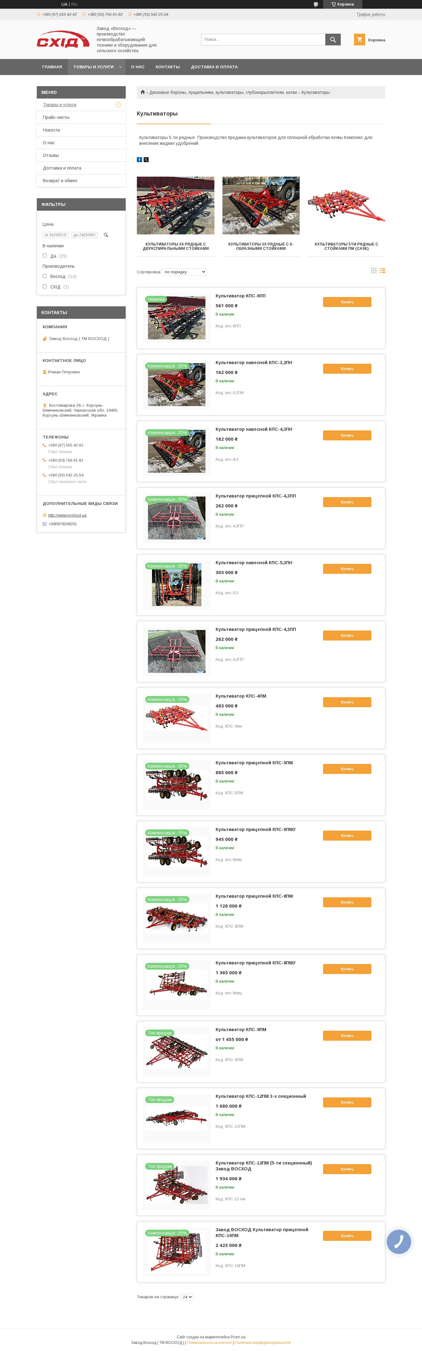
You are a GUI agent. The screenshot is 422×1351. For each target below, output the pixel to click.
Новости (51, 130)
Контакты (168, 67)
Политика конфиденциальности (263, 1343)
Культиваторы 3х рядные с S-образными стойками (260, 246)
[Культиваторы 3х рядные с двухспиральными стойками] (175, 206)
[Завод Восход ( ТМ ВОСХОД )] (63, 46)
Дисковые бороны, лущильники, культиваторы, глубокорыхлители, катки (223, 92)
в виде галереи (374, 272)
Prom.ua (238, 1337)
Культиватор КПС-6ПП (241, 295)
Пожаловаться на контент (209, 1343)
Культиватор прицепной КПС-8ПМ (254, 896)
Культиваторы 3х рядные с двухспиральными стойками (176, 246)
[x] (146, 160)
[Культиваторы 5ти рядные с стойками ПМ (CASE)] (346, 206)
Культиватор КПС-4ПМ (241, 696)
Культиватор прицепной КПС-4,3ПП (256, 495)
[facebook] (139, 160)
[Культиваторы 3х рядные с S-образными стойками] (261, 206)
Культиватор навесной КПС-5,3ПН (254, 562)
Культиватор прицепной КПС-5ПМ (254, 762)
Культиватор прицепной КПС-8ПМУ (256, 962)
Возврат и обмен (60, 180)
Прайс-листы (56, 117)
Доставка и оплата (214, 67)
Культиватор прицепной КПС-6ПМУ (256, 829)
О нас (138, 67)
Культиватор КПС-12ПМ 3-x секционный (261, 1096)
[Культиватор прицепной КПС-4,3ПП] (177, 651)
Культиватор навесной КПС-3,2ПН (254, 362)
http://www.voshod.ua (67, 515)
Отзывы (51, 155)
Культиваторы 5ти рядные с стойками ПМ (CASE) (346, 246)
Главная (52, 67)
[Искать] (333, 39)
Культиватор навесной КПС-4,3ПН (254, 429)
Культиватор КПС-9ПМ (241, 1029)
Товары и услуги (93, 67)
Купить (347, 302)
